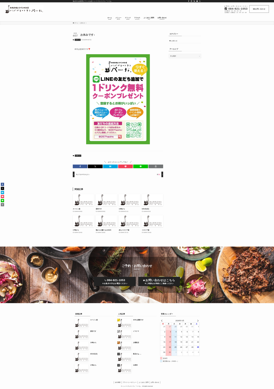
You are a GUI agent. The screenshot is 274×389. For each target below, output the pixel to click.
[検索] (199, 1)
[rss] (194, 1)
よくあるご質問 (144, 382)
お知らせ (77, 39)
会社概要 (118, 382)
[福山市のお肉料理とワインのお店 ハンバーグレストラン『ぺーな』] (79, 9)
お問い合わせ (260, 9)
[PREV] (162, 320)
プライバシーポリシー (130, 382)
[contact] (197, 1)
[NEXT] (197, 320)
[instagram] (191, 1)
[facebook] (188, 1)
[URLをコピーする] (155, 166)
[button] (80, 166)
